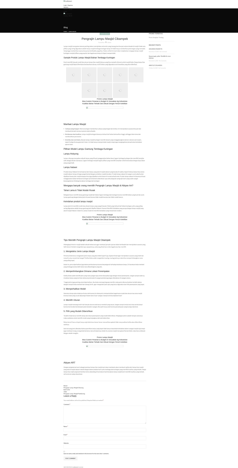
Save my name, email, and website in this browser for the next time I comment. (86, 453)
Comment (67, 404)
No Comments (163, 51)
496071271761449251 (155, 65)
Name (66, 426)
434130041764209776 (155, 49)
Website (66, 443)
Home (65, 31)
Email (65, 434)
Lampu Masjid (72, 31)
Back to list (67, 389)
